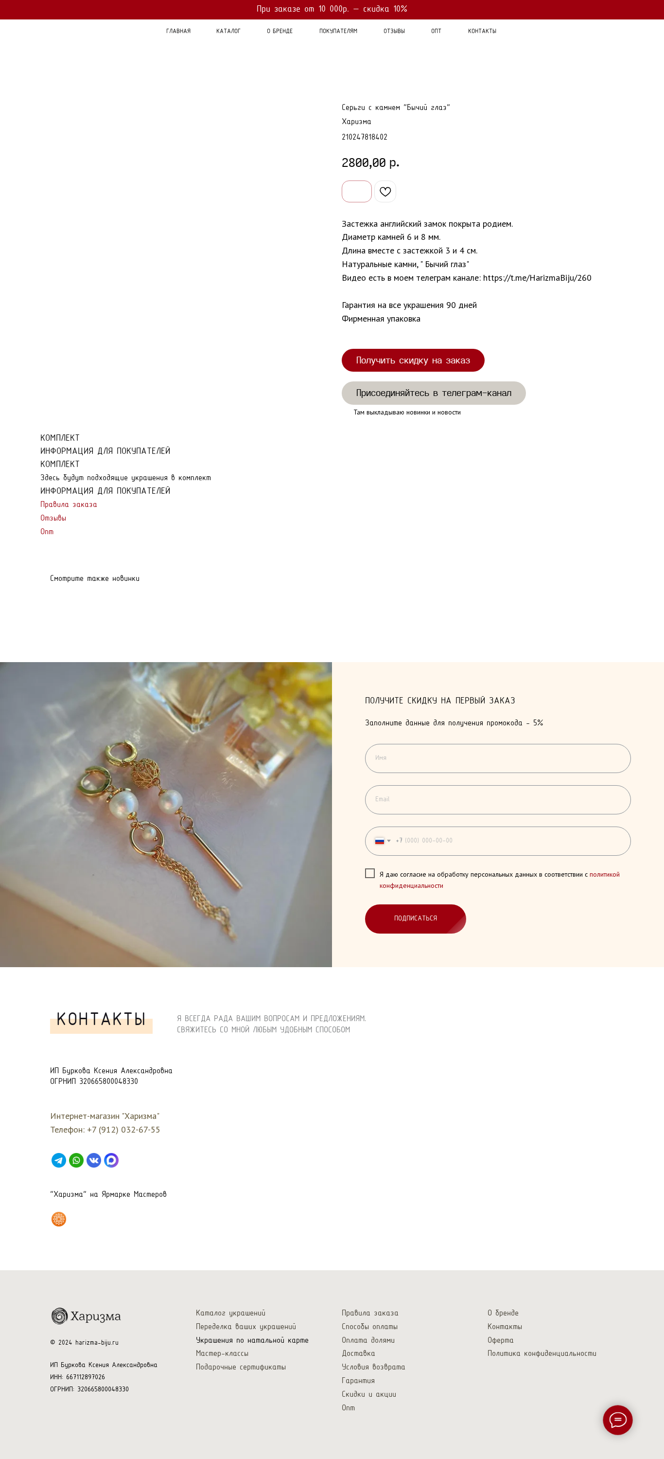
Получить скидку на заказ (413, 360)
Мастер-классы (222, 1353)
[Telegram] (59, 1160)
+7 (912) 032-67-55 (123, 1129)
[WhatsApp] (76, 1160)
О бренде (503, 1313)
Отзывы (53, 518)
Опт (46, 532)
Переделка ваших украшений (246, 1327)
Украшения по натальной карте (252, 1340)
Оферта (501, 1340)
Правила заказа (68, 504)
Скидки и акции (369, 1394)
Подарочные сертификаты (241, 1367)
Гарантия (358, 1381)
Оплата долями (368, 1340)
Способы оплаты (370, 1327)
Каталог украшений (230, 1313)
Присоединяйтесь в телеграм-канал (433, 392)
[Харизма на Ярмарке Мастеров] (59, 1219)
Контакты (505, 1327)
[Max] (111, 1160)
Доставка (358, 1353)
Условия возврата (373, 1367)
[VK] (94, 1160)
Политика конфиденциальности (542, 1353)
